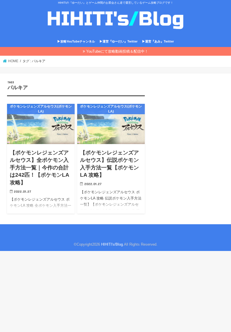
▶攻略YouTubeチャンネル (76, 41)
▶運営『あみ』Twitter (158, 41)
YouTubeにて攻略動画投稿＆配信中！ (117, 51)
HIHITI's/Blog (112, 244)
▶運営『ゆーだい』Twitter (118, 41)
